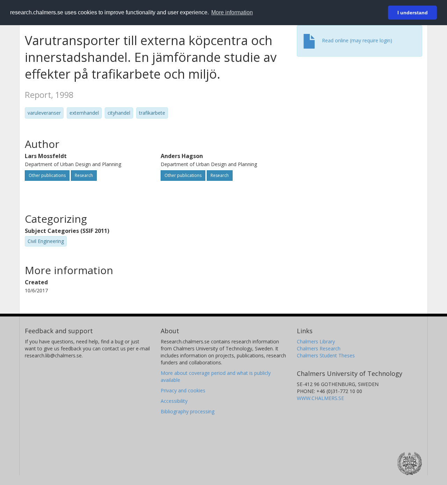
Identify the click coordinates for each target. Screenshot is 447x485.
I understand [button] (412, 12)
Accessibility (174, 401)
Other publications (47, 175)
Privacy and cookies (183, 390)
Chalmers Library (316, 341)
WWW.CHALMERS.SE (320, 398)
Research (84, 175)
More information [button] (232, 12)
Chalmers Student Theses (326, 355)
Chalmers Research (318, 348)
